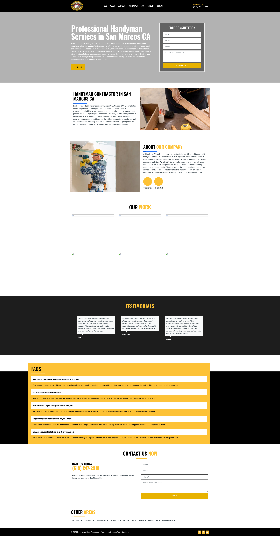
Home (105, 5)
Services (121, 5)
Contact (160, 5)
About (112, 5)
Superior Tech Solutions (119, 532)
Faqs (142, 5)
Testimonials (133, 5)
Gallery (151, 5)
